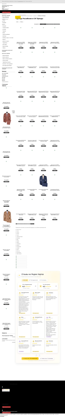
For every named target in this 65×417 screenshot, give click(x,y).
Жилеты (4, 39)
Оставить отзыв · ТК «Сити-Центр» (47, 358)
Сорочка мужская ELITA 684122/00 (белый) (21, 67)
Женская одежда (6, 53)
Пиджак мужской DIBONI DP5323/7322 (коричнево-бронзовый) (32, 43)
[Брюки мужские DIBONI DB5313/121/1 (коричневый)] (54, 27)
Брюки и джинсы (6, 57)
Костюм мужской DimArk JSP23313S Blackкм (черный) (54, 190)
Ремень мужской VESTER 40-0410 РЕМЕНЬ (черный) (21, 165)
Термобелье (5, 42)
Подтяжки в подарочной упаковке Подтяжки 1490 (32, 141)
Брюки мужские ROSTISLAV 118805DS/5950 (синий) (32, 214)
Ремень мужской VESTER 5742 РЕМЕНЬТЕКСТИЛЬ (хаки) (55, 92)
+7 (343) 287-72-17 (5, 404)
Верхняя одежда (6, 17)
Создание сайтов (3, 415)
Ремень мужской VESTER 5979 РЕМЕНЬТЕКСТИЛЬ (55, 116)
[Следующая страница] (39, 355)
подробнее (13, 336)
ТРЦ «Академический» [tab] (34, 280)
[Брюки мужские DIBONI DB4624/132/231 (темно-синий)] (54, 150)
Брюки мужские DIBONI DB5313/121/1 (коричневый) (54, 43)
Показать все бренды (5, 81)
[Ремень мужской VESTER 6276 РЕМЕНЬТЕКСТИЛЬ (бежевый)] (43, 101)
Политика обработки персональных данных (9, 411)
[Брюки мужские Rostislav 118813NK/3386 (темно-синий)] (54, 125)
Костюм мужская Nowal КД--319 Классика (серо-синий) (54, 67)
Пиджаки (4, 30)
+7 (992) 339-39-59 (5, 403)
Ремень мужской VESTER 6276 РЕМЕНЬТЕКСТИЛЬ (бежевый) (43, 116)
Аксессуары (5, 44)
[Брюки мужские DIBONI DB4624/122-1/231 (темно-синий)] (20, 174)
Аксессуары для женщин (7, 65)
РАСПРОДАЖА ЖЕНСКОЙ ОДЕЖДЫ (7, 68)
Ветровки (4, 25)
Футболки (4, 36)
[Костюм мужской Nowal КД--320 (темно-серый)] (43, 125)
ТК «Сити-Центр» (20, 1)
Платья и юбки (5, 60)
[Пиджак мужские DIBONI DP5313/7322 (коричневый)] (43, 27)
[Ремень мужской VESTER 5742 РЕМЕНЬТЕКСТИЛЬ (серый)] (32, 76)
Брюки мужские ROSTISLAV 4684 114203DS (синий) (54, 214)
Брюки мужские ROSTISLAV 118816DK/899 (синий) (32, 67)
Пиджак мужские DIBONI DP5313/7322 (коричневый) (43, 43)
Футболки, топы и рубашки (7, 63)
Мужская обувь (5, 46)
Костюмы (4, 29)
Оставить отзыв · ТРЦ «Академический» (30, 358)
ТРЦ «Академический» (13, 383)
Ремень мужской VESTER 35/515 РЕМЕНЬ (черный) (32, 165)
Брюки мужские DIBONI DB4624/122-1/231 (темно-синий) (21, 190)
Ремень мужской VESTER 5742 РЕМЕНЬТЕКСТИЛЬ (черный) (43, 92)
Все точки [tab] (25, 280)
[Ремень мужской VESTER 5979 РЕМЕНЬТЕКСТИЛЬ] (54, 101)
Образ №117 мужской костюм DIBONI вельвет (6, 103)
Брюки (4, 32)
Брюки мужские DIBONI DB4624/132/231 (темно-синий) (55, 165)
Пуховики (4, 22)
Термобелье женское (6, 62)
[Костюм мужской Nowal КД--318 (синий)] (43, 180)
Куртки (4, 24)
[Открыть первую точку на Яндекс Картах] (35, 286)
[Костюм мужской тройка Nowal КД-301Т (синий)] (20, 76)
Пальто (4, 19)
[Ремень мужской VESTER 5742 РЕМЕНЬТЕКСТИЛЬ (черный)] (43, 76)
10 (28, 223)
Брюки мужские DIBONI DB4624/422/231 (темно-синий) (43, 165)
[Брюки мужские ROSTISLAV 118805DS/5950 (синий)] (32, 199)
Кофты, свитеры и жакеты (7, 58)
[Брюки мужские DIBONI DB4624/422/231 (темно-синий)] (43, 150)
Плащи (4, 20)
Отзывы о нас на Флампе (13, 111)
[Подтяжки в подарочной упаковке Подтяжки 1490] (32, 125)
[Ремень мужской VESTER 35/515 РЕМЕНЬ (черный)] (32, 150)
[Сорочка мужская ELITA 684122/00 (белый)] (20, 52)
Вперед (32, 223)
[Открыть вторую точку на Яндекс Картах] (56, 286)
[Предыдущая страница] (36, 355)
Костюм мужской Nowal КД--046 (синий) (21, 214)
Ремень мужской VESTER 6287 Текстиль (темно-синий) (21, 116)
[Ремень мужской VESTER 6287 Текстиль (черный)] (32, 101)
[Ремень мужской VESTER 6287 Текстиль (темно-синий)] (20, 101)
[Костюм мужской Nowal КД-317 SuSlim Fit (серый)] (43, 52)
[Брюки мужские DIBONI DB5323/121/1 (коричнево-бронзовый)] (20, 27)
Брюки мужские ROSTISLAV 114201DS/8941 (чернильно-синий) (43, 215)
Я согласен (2, 416)
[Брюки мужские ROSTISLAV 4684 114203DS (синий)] (54, 199)
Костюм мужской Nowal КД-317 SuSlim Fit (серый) (43, 67)
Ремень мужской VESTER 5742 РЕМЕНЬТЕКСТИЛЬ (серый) (32, 92)
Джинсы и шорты (6, 41)
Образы (4, 47)
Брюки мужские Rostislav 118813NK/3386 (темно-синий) (55, 141)
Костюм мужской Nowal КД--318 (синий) (43, 190)
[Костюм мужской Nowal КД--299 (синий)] (32, 174)
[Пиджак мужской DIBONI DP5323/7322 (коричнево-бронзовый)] (32, 27)
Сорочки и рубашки (6, 34)
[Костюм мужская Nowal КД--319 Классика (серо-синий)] (54, 52)
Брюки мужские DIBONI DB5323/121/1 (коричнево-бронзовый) (21, 43)
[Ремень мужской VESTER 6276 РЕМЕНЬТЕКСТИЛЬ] (20, 125)
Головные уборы (6, 27)
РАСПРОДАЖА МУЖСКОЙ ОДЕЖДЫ (7, 51)
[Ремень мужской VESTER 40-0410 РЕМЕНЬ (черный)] (20, 150)
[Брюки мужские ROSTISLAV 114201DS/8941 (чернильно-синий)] (43, 199)
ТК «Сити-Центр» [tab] (43, 280)
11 (29, 223)
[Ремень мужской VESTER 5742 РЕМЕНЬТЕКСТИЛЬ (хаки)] (54, 76)
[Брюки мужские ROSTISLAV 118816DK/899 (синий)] (32, 52)
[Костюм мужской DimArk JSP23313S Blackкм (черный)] (54, 174)
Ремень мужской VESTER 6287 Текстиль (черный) (32, 116)
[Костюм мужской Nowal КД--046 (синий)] (20, 199)
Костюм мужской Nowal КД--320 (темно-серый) (43, 141)
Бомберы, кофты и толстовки (8, 37)
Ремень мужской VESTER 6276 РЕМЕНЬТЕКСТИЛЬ (21, 141)
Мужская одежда (6, 15)
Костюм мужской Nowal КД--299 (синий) (32, 190)
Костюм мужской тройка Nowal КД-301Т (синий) (21, 92)
